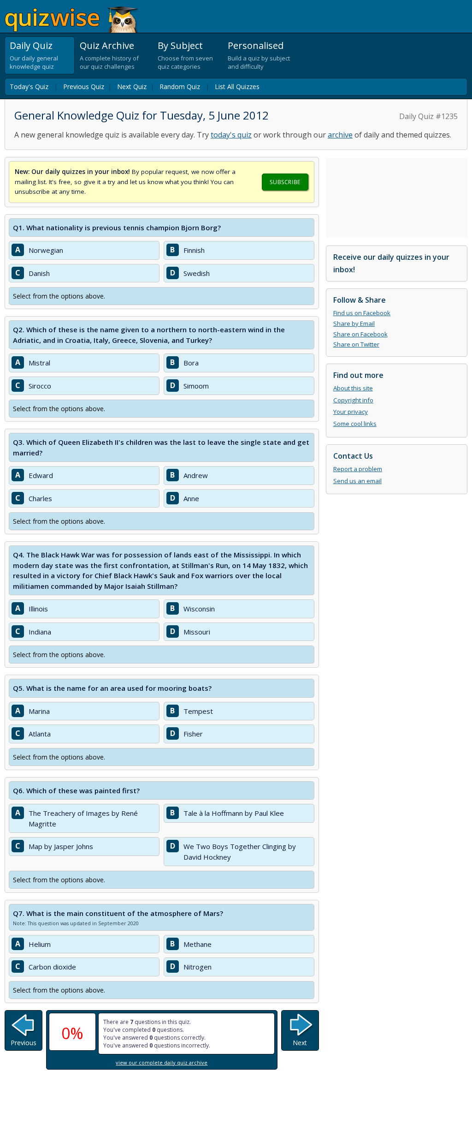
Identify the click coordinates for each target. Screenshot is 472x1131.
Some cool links (355, 423)
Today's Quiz (29, 86)
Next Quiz (132, 86)
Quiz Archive (107, 45)
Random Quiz (179, 86)
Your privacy (350, 411)
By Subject (180, 45)
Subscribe (285, 182)
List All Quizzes (237, 86)
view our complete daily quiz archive (161, 1062)
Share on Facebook (360, 334)
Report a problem (357, 469)
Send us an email (357, 481)
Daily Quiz (31, 45)
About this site (353, 388)
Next (300, 1042)
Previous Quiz (83, 86)
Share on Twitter (356, 344)
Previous (23, 1042)
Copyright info (353, 400)
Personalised (255, 45)
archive (340, 135)
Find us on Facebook (361, 313)
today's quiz (231, 135)
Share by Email (354, 323)
